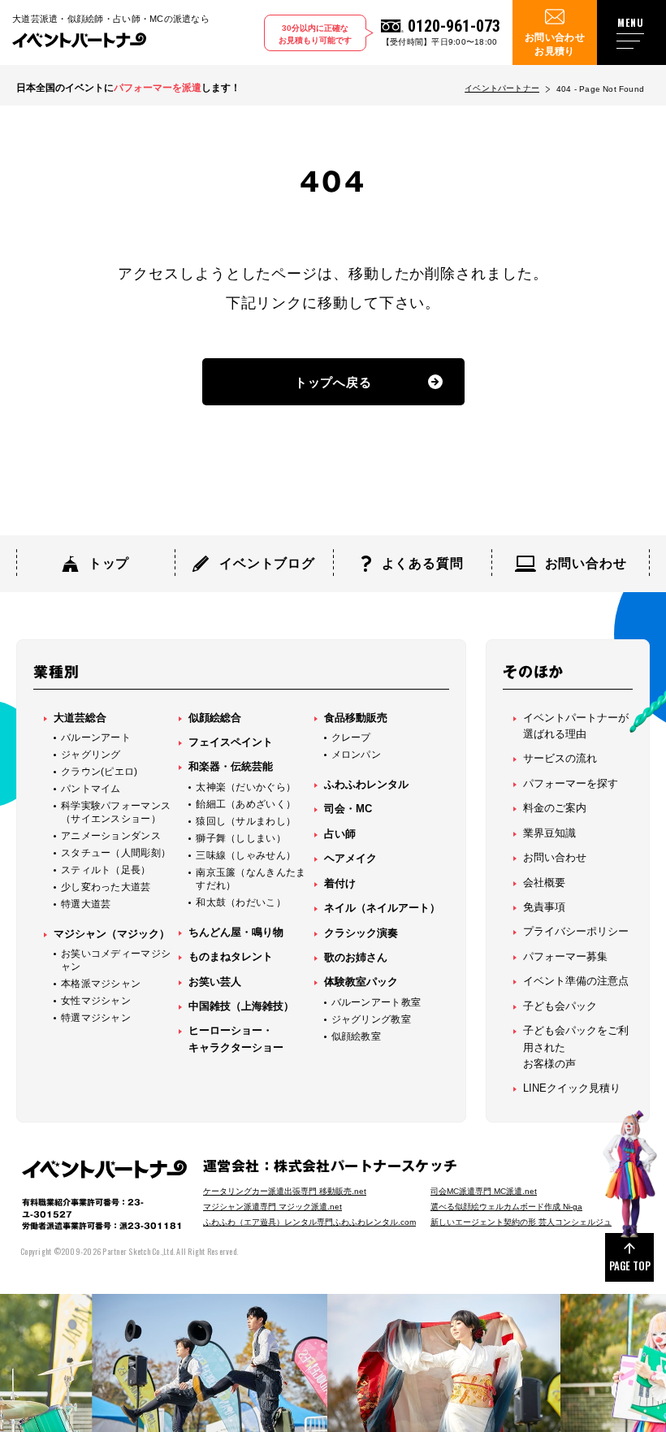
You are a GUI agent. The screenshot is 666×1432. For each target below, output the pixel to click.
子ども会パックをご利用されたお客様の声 (576, 1047)
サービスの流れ (560, 758)
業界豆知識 (549, 833)
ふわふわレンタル (366, 784)
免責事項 (544, 907)
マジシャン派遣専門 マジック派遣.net (272, 1206)
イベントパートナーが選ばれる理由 (576, 726)
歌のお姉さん (355, 957)
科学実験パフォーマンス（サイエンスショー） (116, 812)
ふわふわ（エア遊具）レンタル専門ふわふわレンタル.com (309, 1222)
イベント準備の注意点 (576, 981)
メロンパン (356, 754)
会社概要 (544, 882)
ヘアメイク (350, 858)
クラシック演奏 (361, 933)
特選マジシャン (96, 1017)
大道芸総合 (80, 718)
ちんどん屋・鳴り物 (235, 932)
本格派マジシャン (101, 983)
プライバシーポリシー (576, 931)
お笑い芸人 (214, 982)
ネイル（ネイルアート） (382, 908)
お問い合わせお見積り (555, 44)
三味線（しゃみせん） (246, 855)
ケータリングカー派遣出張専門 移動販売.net (284, 1191)
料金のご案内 (554, 808)
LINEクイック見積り (572, 1088)
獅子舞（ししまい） (241, 838)
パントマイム (91, 788)
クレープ (351, 737)
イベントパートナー (502, 88)
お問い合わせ (554, 857)
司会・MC (348, 809)
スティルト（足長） (106, 870)
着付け (340, 883)
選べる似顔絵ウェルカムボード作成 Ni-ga (506, 1206)
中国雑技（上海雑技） (241, 1006)
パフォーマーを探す (570, 783)
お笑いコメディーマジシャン (116, 960)
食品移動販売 (355, 718)
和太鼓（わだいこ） (241, 902)
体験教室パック (361, 982)
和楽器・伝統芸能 (230, 766)
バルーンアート (96, 737)
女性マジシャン (96, 1000)
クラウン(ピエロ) (99, 771)
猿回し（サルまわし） (246, 821)
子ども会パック (560, 1006)
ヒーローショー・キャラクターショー (235, 1038)
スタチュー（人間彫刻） (116, 853)
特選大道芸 (86, 904)
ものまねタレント (230, 956)
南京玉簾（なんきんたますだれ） (250, 879)
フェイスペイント (230, 742)
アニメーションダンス (111, 835)
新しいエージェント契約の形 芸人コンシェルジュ (521, 1222)
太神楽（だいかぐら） (246, 787)
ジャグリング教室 (371, 1019)
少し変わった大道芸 (106, 887)
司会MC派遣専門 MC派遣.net (483, 1191)
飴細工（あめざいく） (246, 804)
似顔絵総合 (214, 718)
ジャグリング (91, 754)
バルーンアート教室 (376, 1002)
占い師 (340, 834)
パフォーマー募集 (565, 956)
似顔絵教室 (356, 1036)
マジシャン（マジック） (112, 934)
